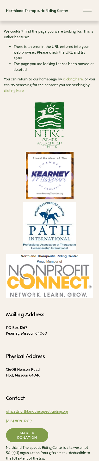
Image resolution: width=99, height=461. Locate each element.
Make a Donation (27, 435)
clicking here (73, 79)
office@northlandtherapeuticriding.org (37, 411)
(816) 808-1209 (19, 421)
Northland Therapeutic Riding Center (37, 10)
